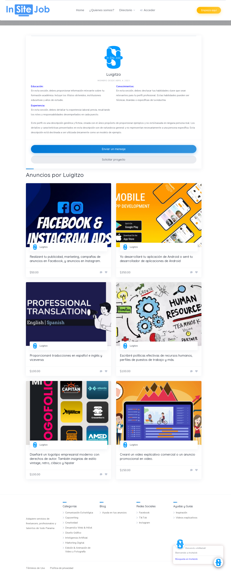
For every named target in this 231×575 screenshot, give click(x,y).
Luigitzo (44, 247)
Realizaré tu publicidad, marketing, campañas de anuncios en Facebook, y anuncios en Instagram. (65, 259)
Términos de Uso (35, 568)
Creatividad (71, 522)
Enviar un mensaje (114, 149)
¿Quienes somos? (101, 10)
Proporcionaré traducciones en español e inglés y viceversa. (66, 357)
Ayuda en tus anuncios (114, 512)
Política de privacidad (61, 568)
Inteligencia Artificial (76, 537)
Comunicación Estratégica (79, 512)
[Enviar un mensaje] (101, 272)
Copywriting (71, 517)
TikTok (143, 517)
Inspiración (181, 512)
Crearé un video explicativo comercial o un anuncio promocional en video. (157, 456)
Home (80, 10)
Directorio (125, 10)
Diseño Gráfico (73, 532)
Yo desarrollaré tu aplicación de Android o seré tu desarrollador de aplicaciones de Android (156, 259)
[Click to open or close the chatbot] (218, 562)
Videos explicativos (186, 517)
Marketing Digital (74, 543)
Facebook (144, 512)
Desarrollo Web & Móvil (78, 527)
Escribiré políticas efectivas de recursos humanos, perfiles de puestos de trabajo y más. (156, 357)
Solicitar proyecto (113, 159)
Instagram (144, 522)
